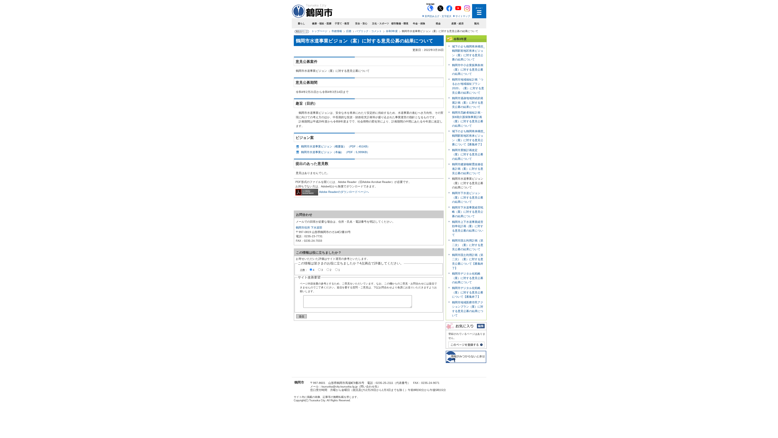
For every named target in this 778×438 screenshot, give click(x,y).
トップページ (319, 31)
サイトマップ (462, 16)
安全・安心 (361, 23)
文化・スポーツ (380, 23)
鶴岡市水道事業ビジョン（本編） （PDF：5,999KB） (335, 152)
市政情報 (336, 31)
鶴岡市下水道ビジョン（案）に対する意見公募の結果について (467, 197)
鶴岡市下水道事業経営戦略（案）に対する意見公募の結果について (467, 212)
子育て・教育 (342, 23)
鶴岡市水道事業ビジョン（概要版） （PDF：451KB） (335, 146)
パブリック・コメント (368, 31)
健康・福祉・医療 (321, 23)
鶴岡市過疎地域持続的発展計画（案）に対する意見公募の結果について (467, 102)
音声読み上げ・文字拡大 (438, 16)
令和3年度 (392, 31)
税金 (438, 23)
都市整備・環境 (399, 23)
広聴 (348, 31)
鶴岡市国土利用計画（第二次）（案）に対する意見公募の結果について (467, 245)
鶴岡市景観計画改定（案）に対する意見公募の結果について (467, 154)
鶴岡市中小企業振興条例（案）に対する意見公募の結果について (467, 69)
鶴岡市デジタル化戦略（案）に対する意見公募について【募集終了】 (467, 292)
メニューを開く (479, 11)
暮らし (301, 23)
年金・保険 (419, 23)
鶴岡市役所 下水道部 (309, 227)
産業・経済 (457, 23)
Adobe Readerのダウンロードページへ (344, 191)
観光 (476, 23)
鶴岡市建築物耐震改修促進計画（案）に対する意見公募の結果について (467, 169)
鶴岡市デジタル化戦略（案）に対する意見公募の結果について (467, 278)
